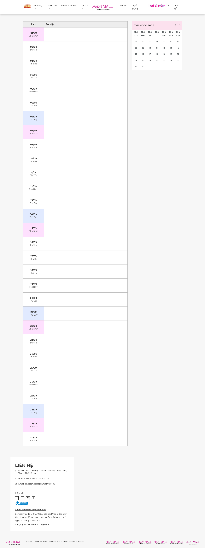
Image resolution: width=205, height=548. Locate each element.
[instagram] (28, 498)
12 (164, 48)
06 (171, 42)
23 (143, 60)
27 (171, 60)
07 (178, 42)
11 (157, 48)
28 (178, 60)
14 (178, 48)
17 (150, 54)
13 (171, 48)
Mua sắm (52, 5)
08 (136, 48)
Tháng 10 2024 (144, 25)
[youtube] (33, 498)
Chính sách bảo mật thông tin (30, 509)
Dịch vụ (122, 5)
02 (143, 42)
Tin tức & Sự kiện (69, 5)
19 (164, 54)
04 (157, 42)
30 (143, 66)
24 (150, 60)
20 (171, 54)
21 (178, 54)
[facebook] (17, 498)
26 (164, 60)
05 (164, 42)
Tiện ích (84, 5)
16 (143, 54)
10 (150, 48)
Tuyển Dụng (135, 7)
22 (136, 60)
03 (150, 42)
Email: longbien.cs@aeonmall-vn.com (36, 484)
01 (136, 42)
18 (157, 54)
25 (157, 60)
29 (136, 66)
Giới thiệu (38, 5)
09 (143, 48)
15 (136, 54)
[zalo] (22, 498)
